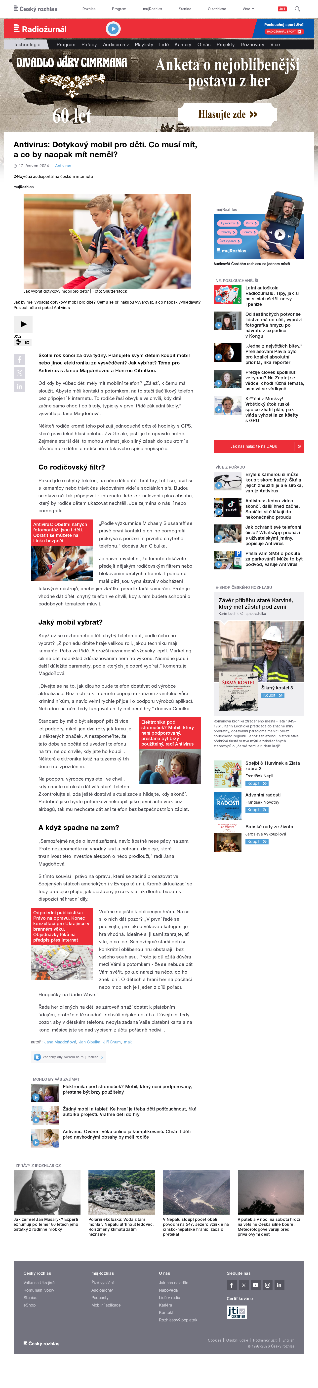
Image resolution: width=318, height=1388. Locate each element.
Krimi (249, 223)
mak (128, 1042)
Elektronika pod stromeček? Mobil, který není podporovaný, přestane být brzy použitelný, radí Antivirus (167, 733)
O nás (204, 44)
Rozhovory (252, 44)
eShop (30, 1305)
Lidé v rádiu (169, 1297)
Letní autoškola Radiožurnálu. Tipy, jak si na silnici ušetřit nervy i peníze (272, 296)
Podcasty (100, 1297)
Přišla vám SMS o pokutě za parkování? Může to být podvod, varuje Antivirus (274, 559)
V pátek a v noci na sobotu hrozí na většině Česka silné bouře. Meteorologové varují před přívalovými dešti (269, 1227)
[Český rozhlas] (35, 9)
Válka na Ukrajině (39, 1282)
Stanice (185, 9)
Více (278, 44)
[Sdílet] (27, 342)
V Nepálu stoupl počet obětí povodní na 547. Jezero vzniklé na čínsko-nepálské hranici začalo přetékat (196, 1227)
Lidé (164, 44)
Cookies (214, 1340)
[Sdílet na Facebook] (19, 359)
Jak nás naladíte (174, 1282)
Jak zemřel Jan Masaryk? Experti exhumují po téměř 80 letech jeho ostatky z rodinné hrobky (46, 1224)
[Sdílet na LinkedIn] (19, 386)
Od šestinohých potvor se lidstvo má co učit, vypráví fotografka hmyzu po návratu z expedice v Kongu (273, 325)
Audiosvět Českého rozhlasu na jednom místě (252, 264)
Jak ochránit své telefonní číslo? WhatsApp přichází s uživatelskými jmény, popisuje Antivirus (273, 535)
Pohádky (225, 232)
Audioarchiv (116, 44)
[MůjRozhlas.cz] (24, 187)
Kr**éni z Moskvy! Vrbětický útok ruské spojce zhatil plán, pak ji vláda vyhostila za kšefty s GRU (271, 409)
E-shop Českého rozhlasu (244, 587)
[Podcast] (18, 342)
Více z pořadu (230, 467)
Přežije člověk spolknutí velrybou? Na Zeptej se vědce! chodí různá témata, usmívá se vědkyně (274, 380)
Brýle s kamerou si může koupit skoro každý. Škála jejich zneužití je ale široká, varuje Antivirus (274, 482)
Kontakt (166, 1312)
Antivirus (63, 165)
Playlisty (144, 44)
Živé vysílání (228, 241)
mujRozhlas (152, 9)
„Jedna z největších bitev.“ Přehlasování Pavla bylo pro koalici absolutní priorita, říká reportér (274, 354)
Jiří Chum (112, 1042)
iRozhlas (89, 9)
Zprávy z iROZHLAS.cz (38, 1165)
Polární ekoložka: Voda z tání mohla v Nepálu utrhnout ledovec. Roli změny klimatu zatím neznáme (121, 1227)
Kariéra (165, 1305)
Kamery (183, 44)
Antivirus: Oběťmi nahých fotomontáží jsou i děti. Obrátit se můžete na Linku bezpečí (60, 532)
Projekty (226, 44)
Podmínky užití (265, 1340)
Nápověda (168, 1290)
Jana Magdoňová (60, 1042)
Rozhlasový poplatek (178, 1320)
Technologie (27, 44)
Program (119, 9)
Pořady (89, 44)
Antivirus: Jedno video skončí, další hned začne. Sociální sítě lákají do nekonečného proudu (272, 509)
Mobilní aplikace (106, 1305)
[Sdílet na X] (19, 373)
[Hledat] (297, 9)
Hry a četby (227, 223)
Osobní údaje (237, 1340)
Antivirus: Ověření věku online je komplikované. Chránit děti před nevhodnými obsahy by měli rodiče (127, 1134)
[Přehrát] (23, 324)
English (288, 1340)
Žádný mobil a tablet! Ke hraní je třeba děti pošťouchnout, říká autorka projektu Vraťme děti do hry (130, 1111)
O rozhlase (217, 9)
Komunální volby (39, 1290)
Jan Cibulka (89, 1042)
